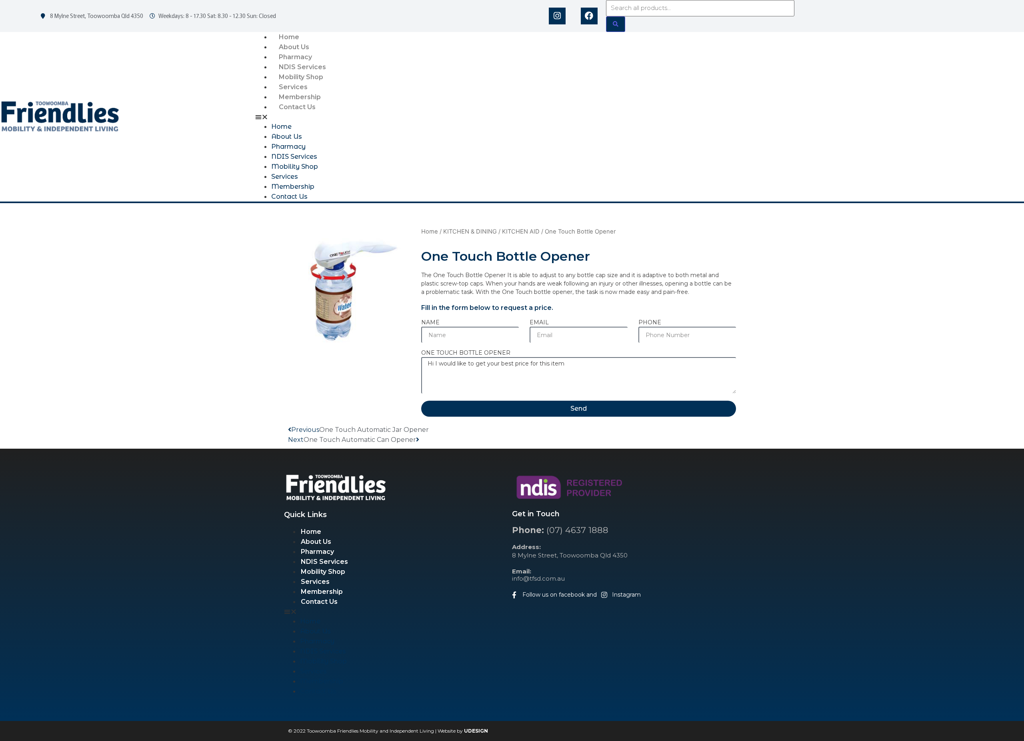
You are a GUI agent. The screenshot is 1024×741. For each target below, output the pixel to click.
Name (430, 323)
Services (293, 87)
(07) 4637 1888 (560, 530)
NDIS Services (302, 67)
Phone (649, 323)
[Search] (615, 24)
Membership (300, 97)
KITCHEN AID (521, 231)
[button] (639, 117)
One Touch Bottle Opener (465, 353)
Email (539, 323)
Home (289, 37)
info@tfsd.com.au (538, 574)
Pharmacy (295, 57)
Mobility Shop (301, 77)
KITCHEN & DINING (470, 231)
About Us (294, 47)
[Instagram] (557, 16)
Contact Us (297, 107)
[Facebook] (589, 16)
